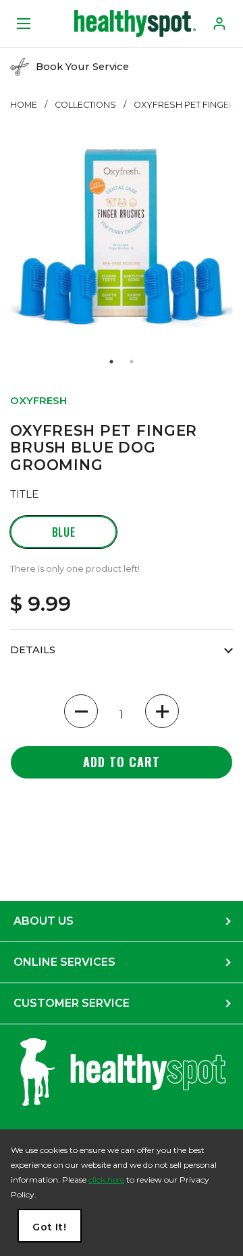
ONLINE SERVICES (64, 962)
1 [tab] (111, 361)
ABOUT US (44, 921)
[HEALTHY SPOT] (135, 23)
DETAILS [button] (32, 650)
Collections (85, 105)
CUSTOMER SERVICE (72, 1003)
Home (23, 105)
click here (106, 1180)
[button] (81, 711)
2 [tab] (131, 361)
